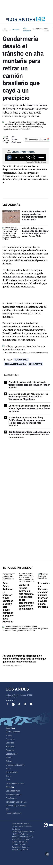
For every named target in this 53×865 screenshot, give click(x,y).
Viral (8, 780)
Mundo (9, 757)
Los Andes (4, 30)
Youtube (30, 704)
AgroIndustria (12, 772)
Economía (10, 739)
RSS (7, 809)
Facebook (7, 704)
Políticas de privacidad (16, 805)
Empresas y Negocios (15, 765)
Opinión (9, 761)
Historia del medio (14, 813)
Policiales (10, 746)
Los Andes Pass (13, 791)
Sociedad (15, 29)
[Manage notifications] (47, 854)
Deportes (10, 750)
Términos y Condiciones (16, 802)
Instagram (13, 704)
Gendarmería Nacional (15, 364)
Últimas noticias (13, 732)
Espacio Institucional (15, 783)
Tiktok (19, 704)
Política (9, 735)
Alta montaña (21, 360)
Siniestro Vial (35, 364)
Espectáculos (11, 754)
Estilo (8, 768)
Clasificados (11, 798)
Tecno (8, 776)
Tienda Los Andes (13, 794)
